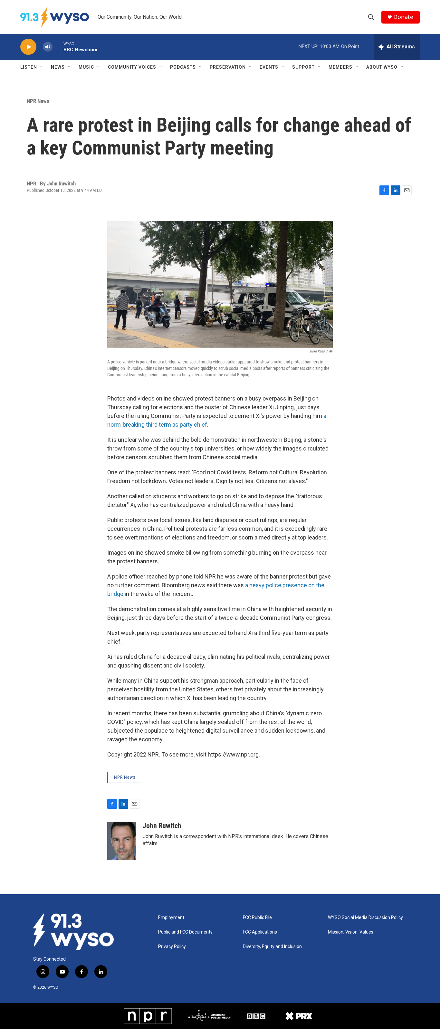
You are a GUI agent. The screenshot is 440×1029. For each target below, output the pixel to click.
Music (86, 67)
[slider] (58, 46)
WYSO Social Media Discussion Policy (365, 917)
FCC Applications (260, 932)
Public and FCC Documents (185, 932)
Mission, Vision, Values (350, 932)
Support (303, 67)
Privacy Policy (172, 946)
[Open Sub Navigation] (41, 67)
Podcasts (183, 67)
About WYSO (381, 67)
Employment (171, 917)
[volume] (47, 47)
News (58, 67)
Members (340, 67)
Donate (403, 17)
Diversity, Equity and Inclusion (272, 946)
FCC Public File (257, 917)
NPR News (38, 101)
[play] (28, 47)
